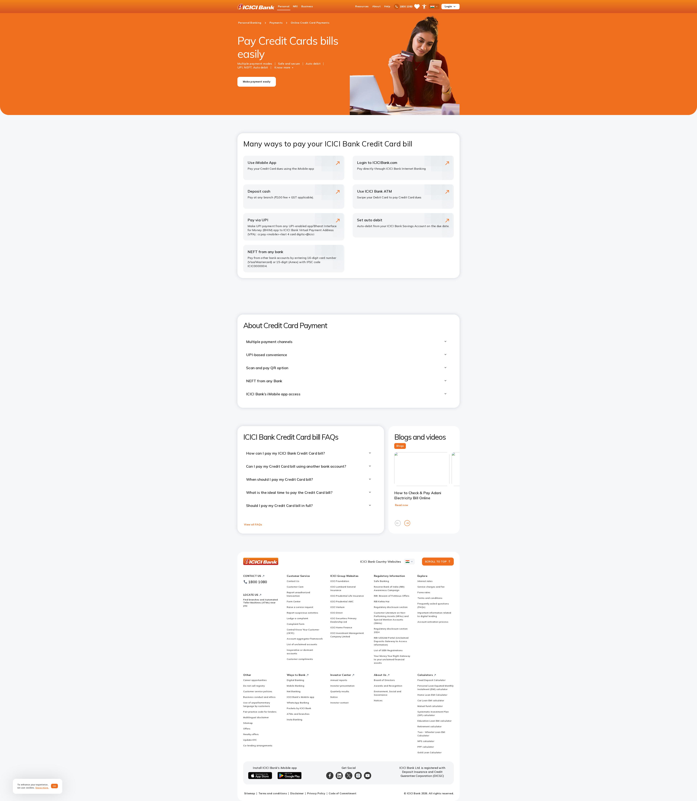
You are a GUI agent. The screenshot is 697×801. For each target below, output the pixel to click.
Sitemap (248, 723)
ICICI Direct (336, 612)
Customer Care (295, 586)
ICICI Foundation (339, 581)
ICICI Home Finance (341, 627)
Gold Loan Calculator (429, 752)
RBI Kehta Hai (382, 601)
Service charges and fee (431, 586)
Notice (334, 697)
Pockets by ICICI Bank (299, 708)
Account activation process (432, 621)
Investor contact (339, 702)
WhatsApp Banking (298, 702)
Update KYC (250, 740)
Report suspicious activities (302, 612)
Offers (246, 728)
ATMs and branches (298, 714)
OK (54, 786)
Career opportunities (255, 680)
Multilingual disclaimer (256, 717)
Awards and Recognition (388, 685)
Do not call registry (254, 685)
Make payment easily (256, 81)
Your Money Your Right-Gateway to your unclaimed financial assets (392, 659)
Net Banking (294, 691)
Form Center (294, 601)
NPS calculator (425, 741)
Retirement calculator (429, 726)
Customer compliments (300, 659)
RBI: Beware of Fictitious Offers (391, 595)
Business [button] (307, 6)
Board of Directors (384, 680)
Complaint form (295, 624)
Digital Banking (295, 680)
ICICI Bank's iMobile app (300, 697)
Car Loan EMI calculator (430, 700)
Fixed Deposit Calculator (431, 680)
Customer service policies (257, 691)
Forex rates (423, 592)
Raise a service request (300, 607)
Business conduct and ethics (259, 697)
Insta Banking (294, 719)
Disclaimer (297, 793)
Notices (378, 700)
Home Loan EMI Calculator (432, 694)
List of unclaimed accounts (302, 644)
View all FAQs (253, 524)
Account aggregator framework (305, 638)
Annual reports (338, 680)
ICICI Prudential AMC (341, 601)
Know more (282, 67)
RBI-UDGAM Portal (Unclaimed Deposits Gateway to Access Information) (391, 641)
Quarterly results (339, 691)
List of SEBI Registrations (388, 650)
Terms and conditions (429, 598)
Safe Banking (381, 581)
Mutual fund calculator (430, 706)
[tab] (400, 446)
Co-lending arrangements (257, 745)
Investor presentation (342, 685)
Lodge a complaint (297, 618)
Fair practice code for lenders (259, 711)
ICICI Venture (337, 607)
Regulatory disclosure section (391, 607)
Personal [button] (283, 6)
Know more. (42, 787)
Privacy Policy (316, 793)
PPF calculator (425, 746)
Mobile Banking (295, 685)
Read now (401, 505)
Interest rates (425, 581)
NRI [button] (295, 6)
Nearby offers (251, 734)
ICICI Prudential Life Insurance (347, 595)
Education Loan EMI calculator (434, 720)
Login (448, 6)
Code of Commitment (342, 793)
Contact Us (293, 581)
